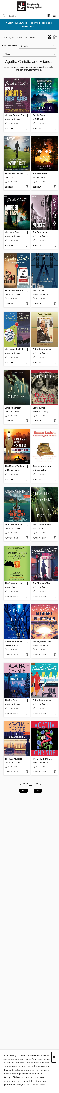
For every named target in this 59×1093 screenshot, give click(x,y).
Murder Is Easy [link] (12, 232)
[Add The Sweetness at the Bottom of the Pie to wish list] (27, 596)
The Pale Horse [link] (40, 232)
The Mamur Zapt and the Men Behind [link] (15, 466)
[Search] (4, 15)
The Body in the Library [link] (43, 759)
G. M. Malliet (40, 119)
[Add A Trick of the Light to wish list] (27, 655)
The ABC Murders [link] (13, 759)
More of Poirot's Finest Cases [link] (15, 115)
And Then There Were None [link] (15, 525)
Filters (7, 54)
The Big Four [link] (39, 291)
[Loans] (48, 16)
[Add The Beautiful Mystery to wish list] (55, 538)
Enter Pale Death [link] (13, 408)
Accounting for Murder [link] (43, 466)
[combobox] (24, 15)
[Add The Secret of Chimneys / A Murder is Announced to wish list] (27, 304)
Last (38, 790)
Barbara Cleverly (13, 411)
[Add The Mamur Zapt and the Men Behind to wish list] (27, 479)
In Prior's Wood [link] (40, 174)
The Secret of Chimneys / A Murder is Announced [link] (15, 291)
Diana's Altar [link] (39, 408)
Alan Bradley (12, 587)
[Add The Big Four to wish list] (55, 304)
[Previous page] (20, 783)
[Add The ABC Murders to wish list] (27, 772)
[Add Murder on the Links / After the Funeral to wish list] (27, 362)
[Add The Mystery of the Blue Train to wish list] (55, 655)
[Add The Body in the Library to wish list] (55, 772)
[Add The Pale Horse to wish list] (55, 246)
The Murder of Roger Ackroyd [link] (43, 583)
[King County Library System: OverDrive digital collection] (29, 6)
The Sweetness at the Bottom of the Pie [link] (15, 583)
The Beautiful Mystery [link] (43, 525)
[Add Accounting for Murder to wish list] (55, 479)
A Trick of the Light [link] (14, 642)
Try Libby (8, 22)
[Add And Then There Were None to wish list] (27, 538)
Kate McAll (11, 177)
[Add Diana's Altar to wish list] (55, 421)
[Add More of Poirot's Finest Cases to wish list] (27, 128)
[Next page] (41, 783)
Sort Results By (9, 45)
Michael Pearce (13, 470)
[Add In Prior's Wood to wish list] (55, 187)
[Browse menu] (54, 16)
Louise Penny (40, 528)
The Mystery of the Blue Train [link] (43, 642)
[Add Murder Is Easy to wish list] (27, 246)
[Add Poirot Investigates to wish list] (55, 362)
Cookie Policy (37, 1084)
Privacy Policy (30, 1059)
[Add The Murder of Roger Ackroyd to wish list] (55, 596)
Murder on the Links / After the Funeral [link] (15, 349)
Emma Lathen (40, 470)
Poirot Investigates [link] (42, 349)
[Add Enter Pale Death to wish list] (27, 421)
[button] (49, 38)
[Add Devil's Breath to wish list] (55, 128)
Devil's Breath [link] (39, 115)
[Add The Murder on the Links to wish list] (27, 187)
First (23, 790)
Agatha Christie (13, 119)
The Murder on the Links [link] (15, 174)
